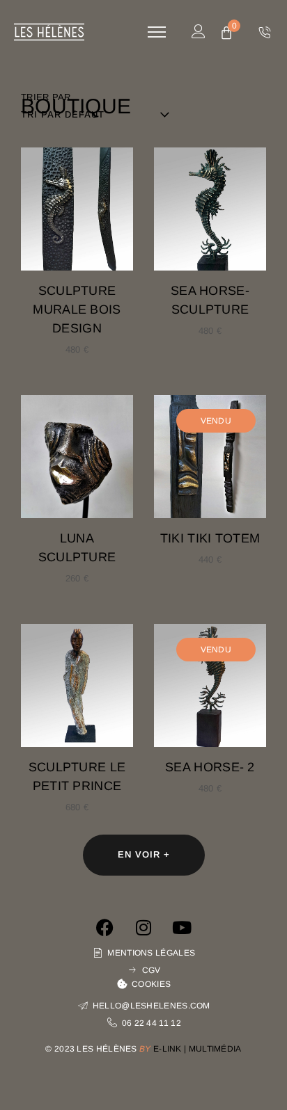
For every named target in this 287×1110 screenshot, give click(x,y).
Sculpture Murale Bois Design (77, 309)
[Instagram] (143, 927)
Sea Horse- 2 (210, 767)
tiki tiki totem (210, 538)
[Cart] (226, 33)
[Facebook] (105, 927)
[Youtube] (181, 927)
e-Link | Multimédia (197, 1049)
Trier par (46, 97)
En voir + (144, 854)
